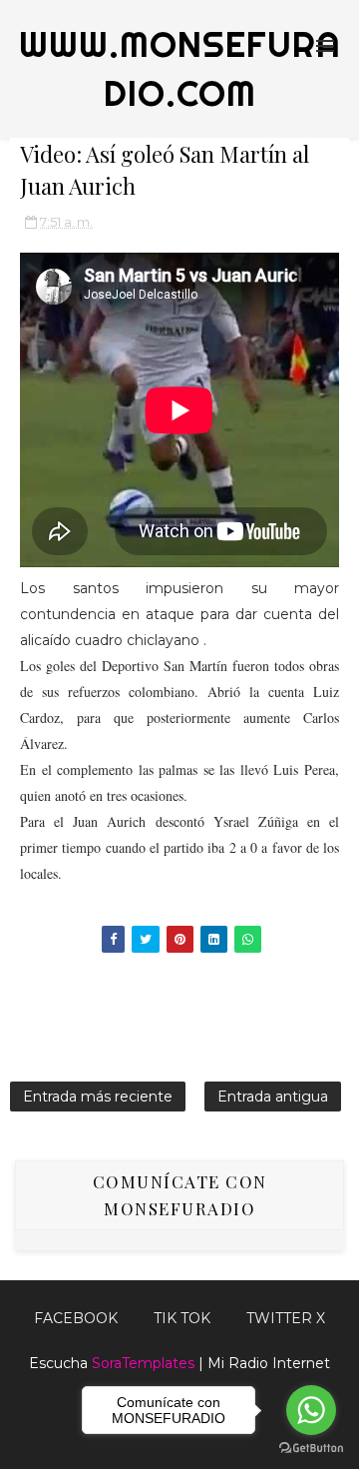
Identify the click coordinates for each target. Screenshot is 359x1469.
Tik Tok (182, 1318)
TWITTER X (285, 1318)
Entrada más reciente (98, 1096)
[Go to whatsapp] (311, 1410)
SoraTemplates (143, 1363)
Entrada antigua (272, 1096)
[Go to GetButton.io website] (311, 1448)
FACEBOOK (76, 1318)
